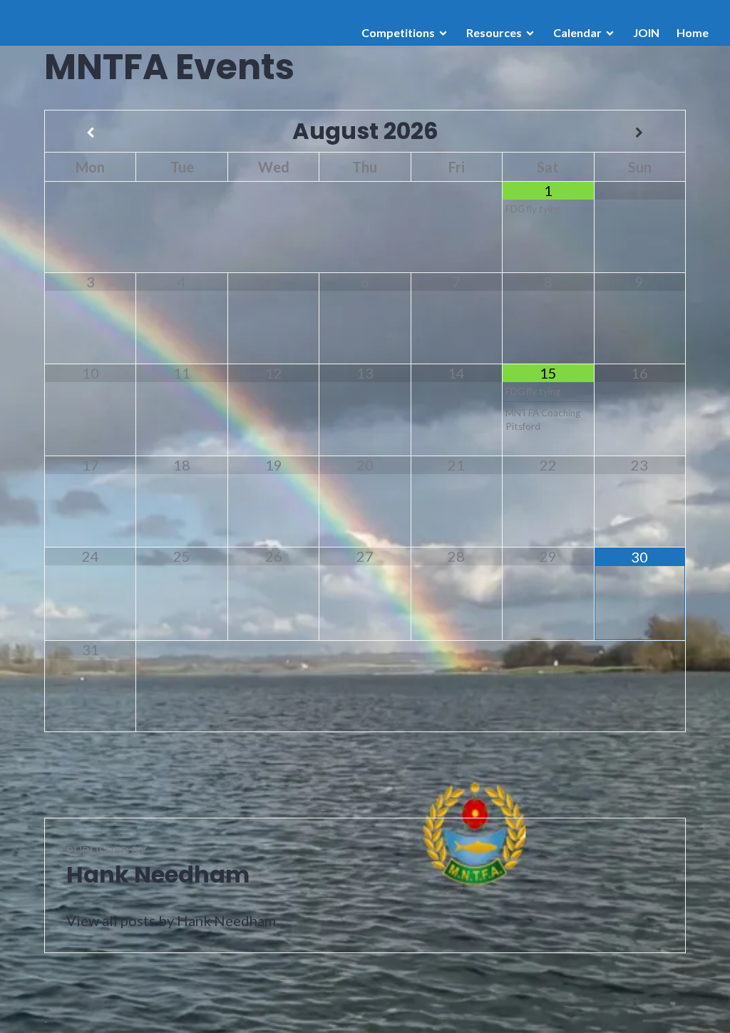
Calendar (577, 32)
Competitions (398, 32)
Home (693, 32)
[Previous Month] (90, 133)
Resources (494, 32)
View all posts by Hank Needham (171, 920)
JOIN (646, 32)
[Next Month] (640, 133)
